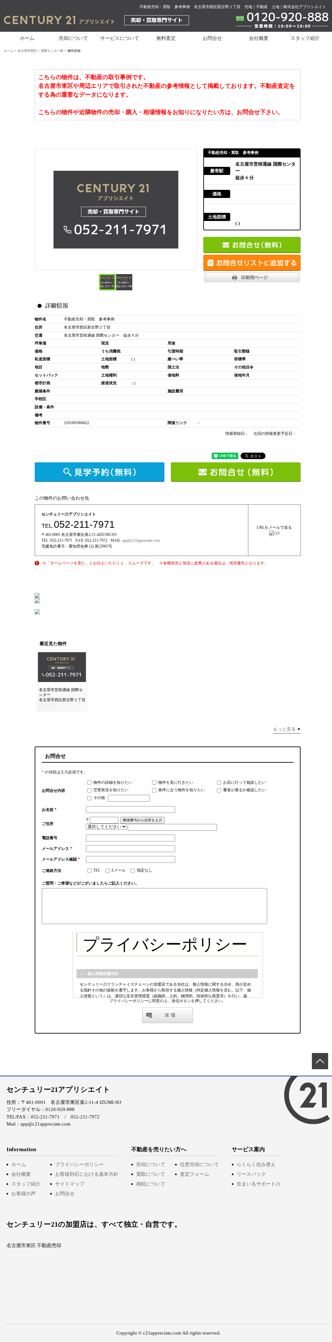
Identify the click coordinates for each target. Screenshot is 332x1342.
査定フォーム (194, 1174)
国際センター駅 (52, 50)
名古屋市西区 (27, 50)
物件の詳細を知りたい (112, 782)
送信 (168, 1015)
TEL (96, 870)
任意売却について (199, 1164)
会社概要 (258, 38)
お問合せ (212, 38)
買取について (150, 1174)
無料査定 (166, 38)
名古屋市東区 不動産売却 (33, 1245)
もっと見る (284, 729)
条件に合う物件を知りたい (181, 790)
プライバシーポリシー (79, 1164)
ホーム (27, 38)
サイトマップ (69, 1183)
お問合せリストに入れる (252, 263)
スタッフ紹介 (305, 38)
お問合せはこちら (252, 245)
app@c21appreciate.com (141, 540)
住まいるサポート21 (259, 1183)
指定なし (144, 870)
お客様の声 (23, 1193)
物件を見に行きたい (175, 782)
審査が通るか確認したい (244, 790)
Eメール (118, 870)
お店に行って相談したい (244, 782)
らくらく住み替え (256, 1164)
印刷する (252, 277)
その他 (98, 797)
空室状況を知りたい (110, 790)
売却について (150, 1164)
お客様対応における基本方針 (86, 1174)
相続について (150, 1183)
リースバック (251, 1174)
